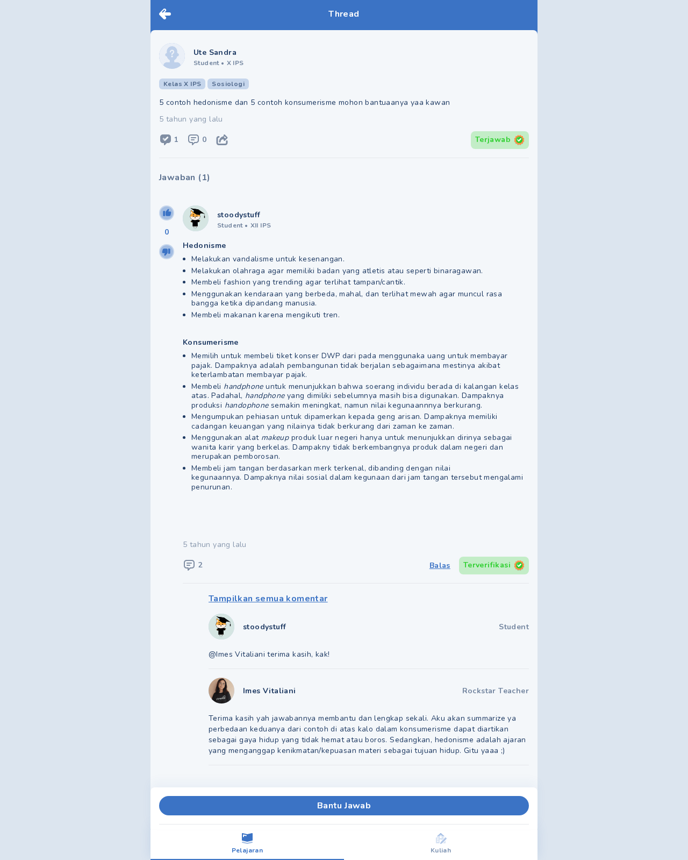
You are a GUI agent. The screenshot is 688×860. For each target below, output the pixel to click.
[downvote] (166, 251)
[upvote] (166, 213)
